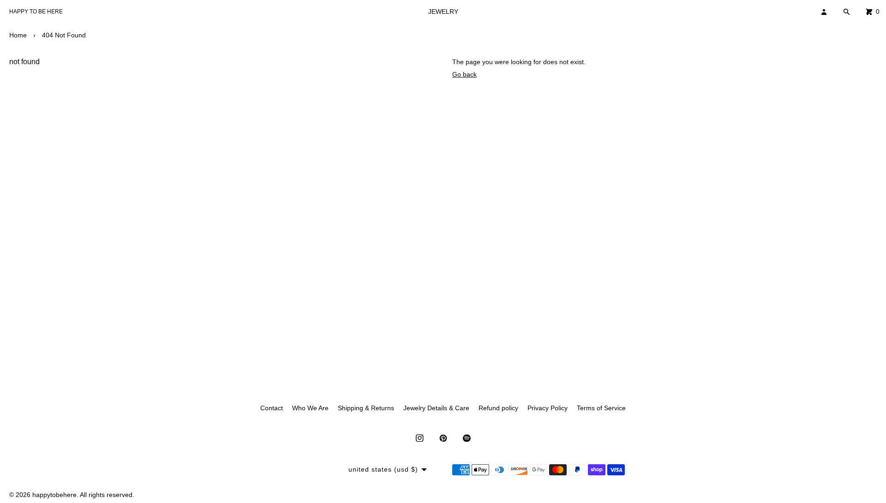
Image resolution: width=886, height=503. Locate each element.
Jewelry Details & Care (436, 408)
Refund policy (498, 408)
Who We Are (310, 408)
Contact (271, 408)
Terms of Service (601, 408)
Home (18, 35)
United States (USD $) (383, 469)
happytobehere (54, 494)
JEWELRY (443, 11)
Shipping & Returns (366, 408)
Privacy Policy (547, 408)
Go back (464, 74)
